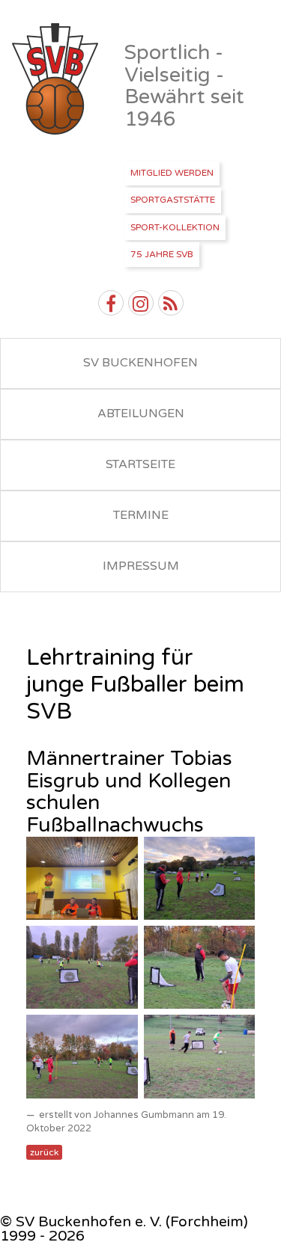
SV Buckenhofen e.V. (56, 79)
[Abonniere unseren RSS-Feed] (171, 303)
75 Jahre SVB (161, 254)
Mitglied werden (172, 172)
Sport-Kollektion (175, 227)
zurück (44, 1152)
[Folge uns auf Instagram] (141, 303)
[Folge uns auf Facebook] (111, 303)
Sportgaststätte (172, 199)
